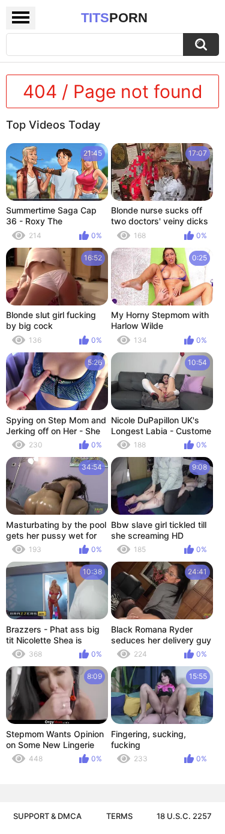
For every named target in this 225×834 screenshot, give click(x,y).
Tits (114, 17)
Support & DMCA (47, 816)
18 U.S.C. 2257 (184, 816)
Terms (119, 816)
